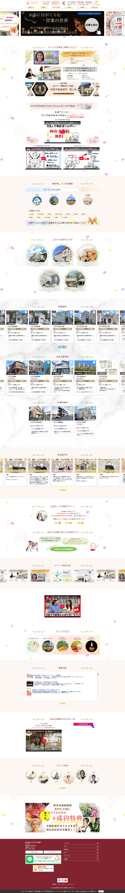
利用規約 (54, 884)
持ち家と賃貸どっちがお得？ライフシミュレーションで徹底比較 (47, 675)
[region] (62, 685)
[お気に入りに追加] (3, 312)
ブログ (65, 852)
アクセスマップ (67, 855)
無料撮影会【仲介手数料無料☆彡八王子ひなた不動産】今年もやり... (46, 690)
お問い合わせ (35, 852)
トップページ (66, 843)
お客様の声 (66, 849)
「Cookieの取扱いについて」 (84, 891)
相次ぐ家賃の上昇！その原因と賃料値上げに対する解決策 (46, 682)
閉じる (101, 891)
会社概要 (65, 859)
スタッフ (65, 846)
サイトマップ (70, 884)
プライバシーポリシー (62, 884)
